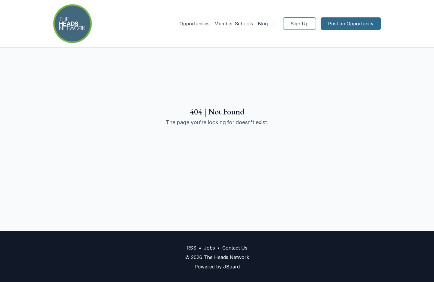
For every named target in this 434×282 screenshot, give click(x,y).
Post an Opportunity (350, 24)
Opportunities (195, 24)
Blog (263, 24)
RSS (191, 248)
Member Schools (233, 24)
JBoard (231, 267)
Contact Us (234, 248)
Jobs (209, 248)
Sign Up (300, 24)
